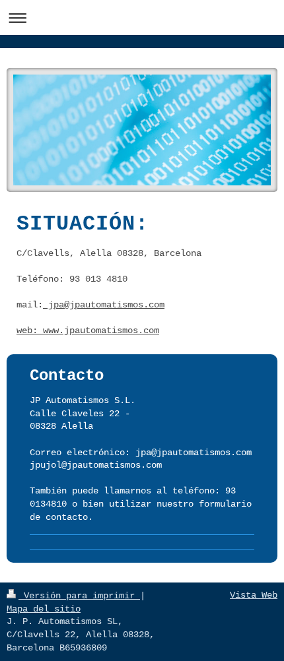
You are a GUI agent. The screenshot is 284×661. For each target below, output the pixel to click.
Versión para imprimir (79, 595)
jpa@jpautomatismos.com (103, 304)
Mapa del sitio (44, 609)
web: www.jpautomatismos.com (88, 330)
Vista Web (253, 595)
